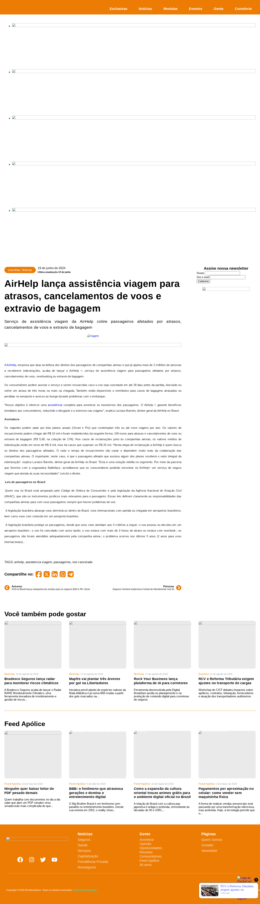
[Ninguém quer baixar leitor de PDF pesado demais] (32, 754)
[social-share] (39, 574)
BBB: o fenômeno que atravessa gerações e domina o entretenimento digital (96, 793)
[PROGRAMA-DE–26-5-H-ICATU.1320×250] (134, 118)
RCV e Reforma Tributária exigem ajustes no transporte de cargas (226, 681)
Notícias (145, 9)
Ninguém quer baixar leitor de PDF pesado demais (29, 791)
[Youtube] (54, 860)
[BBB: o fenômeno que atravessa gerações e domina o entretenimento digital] (97, 754)
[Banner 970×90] (92, 345)
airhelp (19, 562)
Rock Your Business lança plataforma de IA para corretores (161, 681)
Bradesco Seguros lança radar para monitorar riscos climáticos (31, 681)
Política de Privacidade (85, 890)
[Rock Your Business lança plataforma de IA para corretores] (162, 645)
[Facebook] (20, 860)
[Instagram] (31, 860)
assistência (55, 405)
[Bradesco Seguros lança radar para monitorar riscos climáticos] (32, 645)
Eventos (195, 9)
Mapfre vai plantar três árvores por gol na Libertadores (94, 681)
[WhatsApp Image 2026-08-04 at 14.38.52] (134, 210)
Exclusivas (118, 9)
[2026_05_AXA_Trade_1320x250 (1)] (134, 72)
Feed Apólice (12, 783)
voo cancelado (82, 562)
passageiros (62, 562)
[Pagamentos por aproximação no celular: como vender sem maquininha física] (227, 754)
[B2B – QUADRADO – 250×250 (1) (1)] (226, 289)
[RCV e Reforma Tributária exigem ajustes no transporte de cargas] (227, 645)
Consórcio (243, 9)
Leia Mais (14, 270)
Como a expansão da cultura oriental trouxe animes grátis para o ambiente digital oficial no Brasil (162, 793)
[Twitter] (43, 860)
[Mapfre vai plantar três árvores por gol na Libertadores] (97, 645)
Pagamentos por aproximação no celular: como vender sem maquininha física (226, 793)
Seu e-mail (203, 277)
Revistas (170, 9)
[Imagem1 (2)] (134, 164)
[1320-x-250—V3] (134, 26)
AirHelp (11, 365)
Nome (200, 273)
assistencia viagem (39, 562)
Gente (218, 9)
